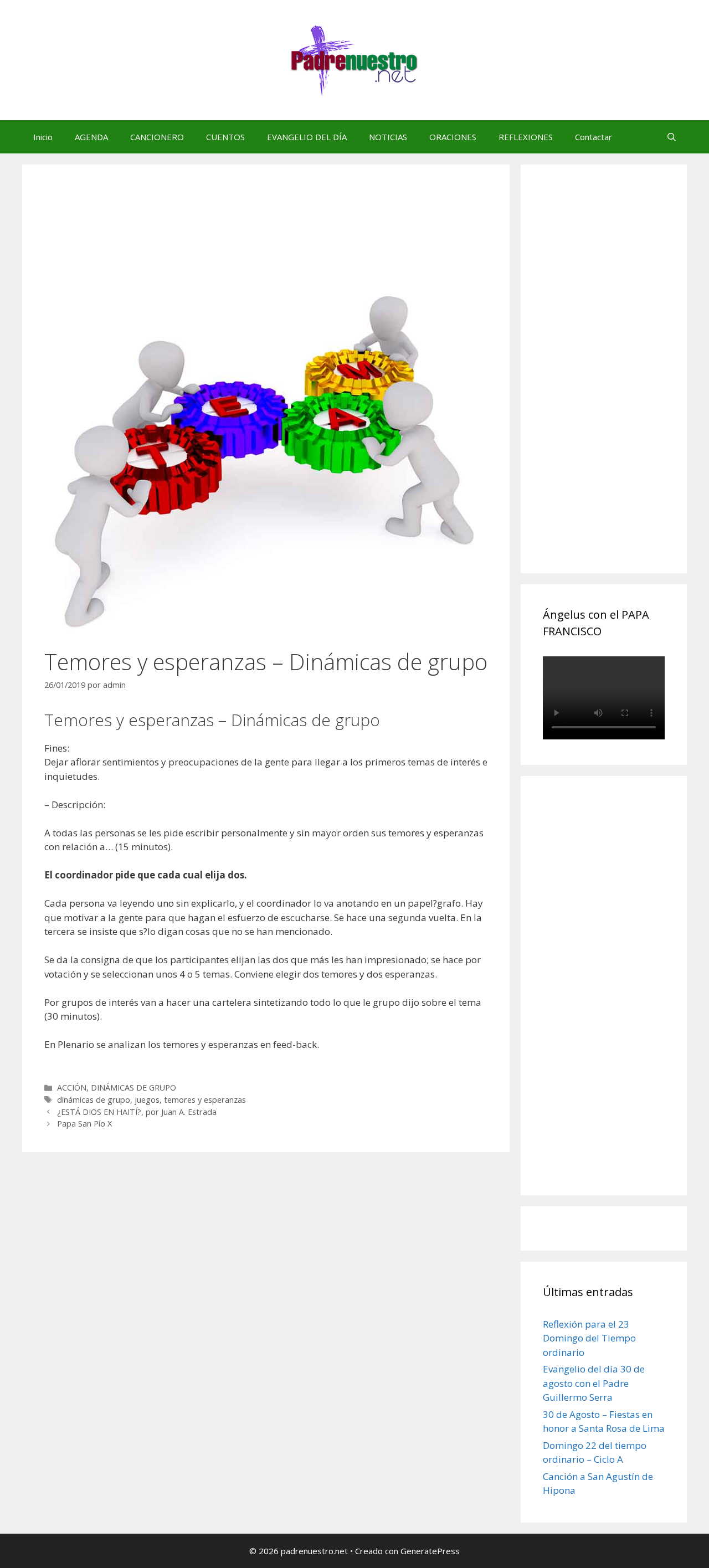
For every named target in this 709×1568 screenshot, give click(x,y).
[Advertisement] (626, 381)
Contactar (593, 136)
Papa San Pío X (84, 1123)
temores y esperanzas (205, 1099)
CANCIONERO (157, 136)
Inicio (43, 136)
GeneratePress (430, 1550)
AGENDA (91, 136)
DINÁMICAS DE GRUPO (133, 1087)
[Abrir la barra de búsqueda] (671, 136)
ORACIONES (452, 136)
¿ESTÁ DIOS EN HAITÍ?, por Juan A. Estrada (137, 1112)
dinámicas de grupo (93, 1099)
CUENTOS (225, 136)
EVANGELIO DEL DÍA (307, 136)
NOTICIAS (388, 136)
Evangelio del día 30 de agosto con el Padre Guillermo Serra (594, 1383)
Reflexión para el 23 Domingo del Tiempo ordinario (589, 1338)
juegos (147, 1099)
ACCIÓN (71, 1087)
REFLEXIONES (526, 136)
